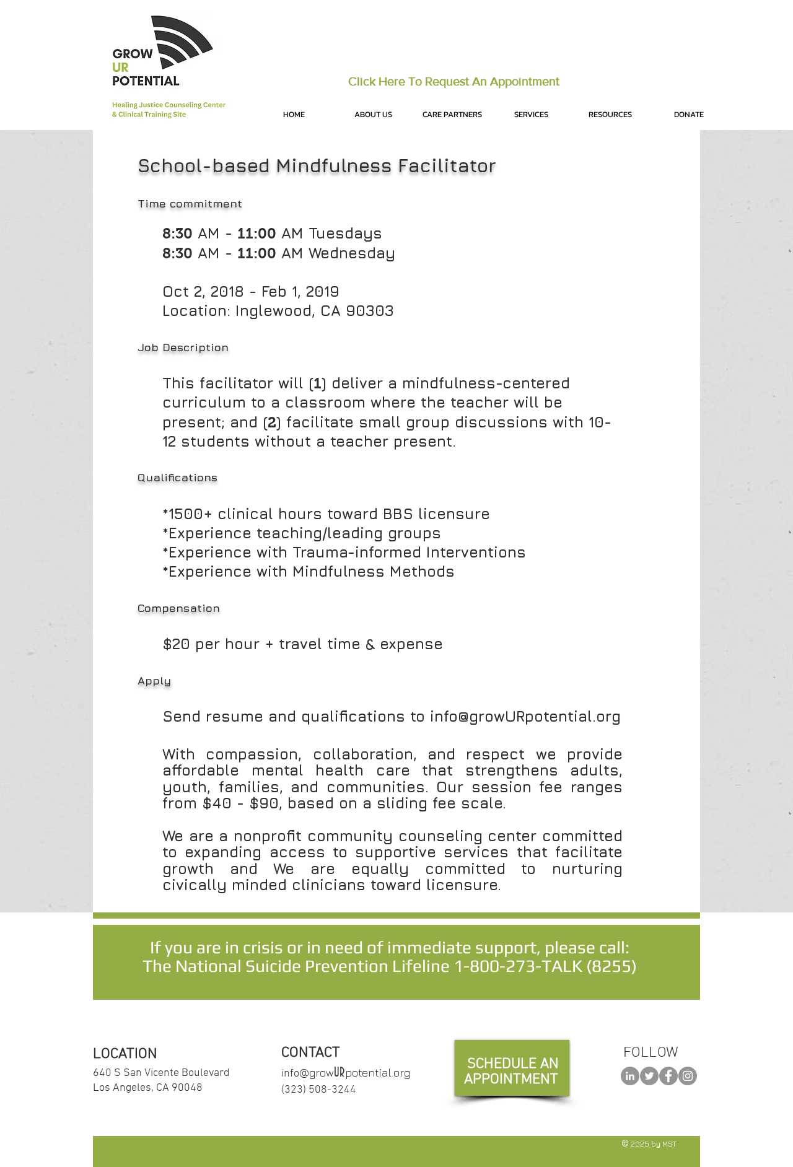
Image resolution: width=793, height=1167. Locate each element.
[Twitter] (649, 1076)
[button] (373, 114)
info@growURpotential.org (525, 716)
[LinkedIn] (630, 1076)
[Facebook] (668, 1076)
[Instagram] (687, 1076)
